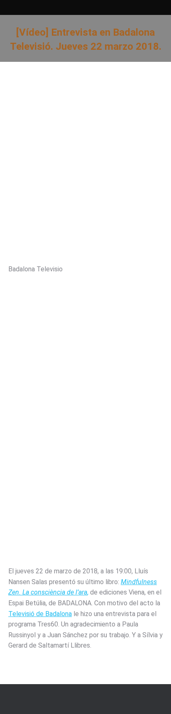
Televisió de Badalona (40, 614)
